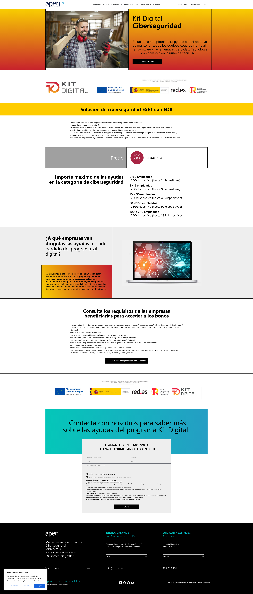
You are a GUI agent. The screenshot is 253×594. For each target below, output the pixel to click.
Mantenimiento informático (63, 542)
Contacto (179, 4)
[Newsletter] (76, 582)
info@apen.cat (139, 497)
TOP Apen (156, 4)
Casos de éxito (145, 4)
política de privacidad (108, 474)
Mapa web (206, 582)
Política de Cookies (195, 582)
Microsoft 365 (54, 549)
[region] (25, 579)
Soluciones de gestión (59, 556)
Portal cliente (195, 4)
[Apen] (51, 534)
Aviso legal (170, 582)
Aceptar (39, 586)
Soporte (186, 4)
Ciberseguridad (55, 545)
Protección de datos (181, 582)
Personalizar (13, 586)
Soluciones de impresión (61, 552)
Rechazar (27, 586)
